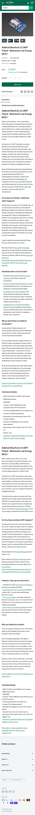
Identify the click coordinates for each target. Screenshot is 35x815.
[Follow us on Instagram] (10, 791)
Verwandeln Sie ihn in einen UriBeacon (14, 291)
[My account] (28, 3)
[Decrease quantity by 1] (10, 78)
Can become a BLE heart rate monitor (14, 590)
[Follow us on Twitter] (6, 791)
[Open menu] (3, 3)
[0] (32, 3)
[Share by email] (32, 91)
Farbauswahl (29, 255)
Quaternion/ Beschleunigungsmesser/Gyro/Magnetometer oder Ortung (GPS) (17, 260)
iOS (23, 506)
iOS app (18, 509)
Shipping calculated (14, 72)
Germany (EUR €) (16, 779)
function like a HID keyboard (24, 585)
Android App (25, 248)
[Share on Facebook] (21, 91)
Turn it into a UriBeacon (10, 597)
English (4, 779)
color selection (6, 567)
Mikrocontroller (20, 730)
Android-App (8, 186)
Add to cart (17, 84)
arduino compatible (16, 728)
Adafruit (5, 58)
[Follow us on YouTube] (13, 791)
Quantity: (4, 78)
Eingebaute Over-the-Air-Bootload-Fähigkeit (16, 304)
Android (19, 552)
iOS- (17, 181)
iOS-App (30, 184)
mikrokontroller (6, 733)
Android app (24, 509)
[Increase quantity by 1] (20, 78)
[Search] (31, 8)
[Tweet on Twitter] (28, 91)
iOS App (16, 248)
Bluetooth (12, 730)
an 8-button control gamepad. (22, 572)
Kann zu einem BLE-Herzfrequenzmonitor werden (17, 284)
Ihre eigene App (26, 186)
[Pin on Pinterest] (25, 91)
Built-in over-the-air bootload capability (14, 607)
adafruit (7, 728)
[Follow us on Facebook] (3, 791)
